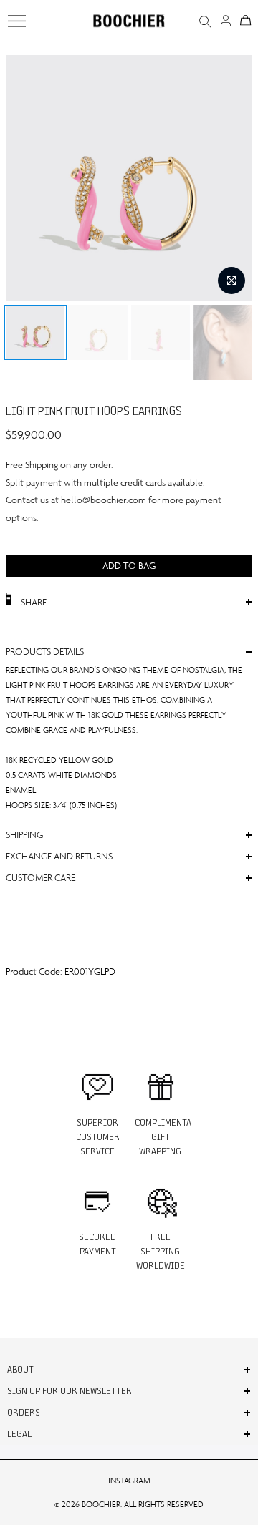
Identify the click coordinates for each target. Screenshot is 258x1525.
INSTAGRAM (129, 1481)
